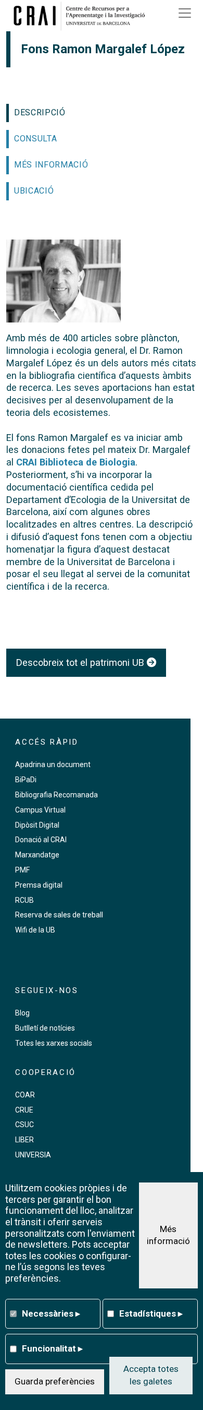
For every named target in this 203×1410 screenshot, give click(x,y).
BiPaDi (25, 779)
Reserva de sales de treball (59, 915)
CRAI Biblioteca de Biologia (75, 462)
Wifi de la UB (35, 930)
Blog (22, 1013)
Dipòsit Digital (37, 825)
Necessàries (51, 1313)
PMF (22, 870)
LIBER (24, 1140)
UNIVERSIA (33, 1155)
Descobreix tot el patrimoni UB (81, 662)
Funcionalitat (52, 1348)
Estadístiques (151, 1313)
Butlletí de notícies (45, 1028)
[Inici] (82, 15)
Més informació (168, 1235)
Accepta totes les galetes (151, 1375)
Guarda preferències (55, 1381)
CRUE (24, 1110)
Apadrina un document (53, 764)
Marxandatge (37, 855)
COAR (25, 1095)
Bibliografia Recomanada (56, 795)
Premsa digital (38, 885)
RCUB (24, 900)
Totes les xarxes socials (53, 1043)
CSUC (24, 1124)
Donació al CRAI (41, 839)
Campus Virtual (40, 810)
